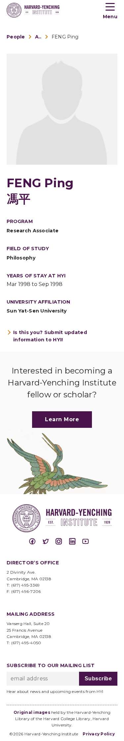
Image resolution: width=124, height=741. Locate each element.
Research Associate (33, 231)
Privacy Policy (99, 733)
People (16, 37)
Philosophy (21, 258)
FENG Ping (65, 37)
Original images (32, 712)
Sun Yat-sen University (36, 311)
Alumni (38, 37)
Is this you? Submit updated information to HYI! (50, 336)
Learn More (62, 419)
